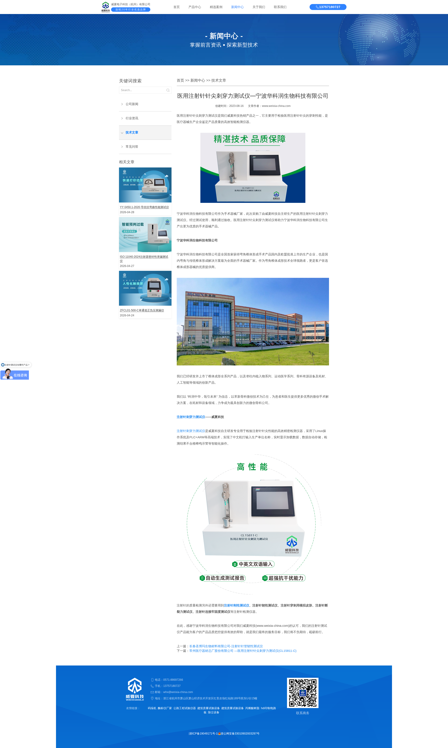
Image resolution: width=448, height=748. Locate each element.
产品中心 (194, 7)
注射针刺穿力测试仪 (191, 417)
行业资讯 (132, 118)
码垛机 (152, 708)
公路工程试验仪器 (184, 708)
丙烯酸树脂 (252, 708)
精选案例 (216, 7)
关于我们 (259, 7)
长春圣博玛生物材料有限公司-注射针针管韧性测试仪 (226, 646)
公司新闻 (132, 104)
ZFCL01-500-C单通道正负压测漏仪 (142, 310)
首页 (176, 7)
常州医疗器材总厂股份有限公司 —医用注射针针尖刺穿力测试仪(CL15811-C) (242, 651)
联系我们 (280, 7)
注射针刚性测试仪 (236, 605)
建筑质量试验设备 (208, 708)
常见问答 (132, 146)
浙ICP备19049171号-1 (203, 733)
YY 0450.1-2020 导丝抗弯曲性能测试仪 (144, 207)
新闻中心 (237, 7)
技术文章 (132, 132)
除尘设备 (213, 712)
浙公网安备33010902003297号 (240, 733)
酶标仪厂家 (165, 708)
